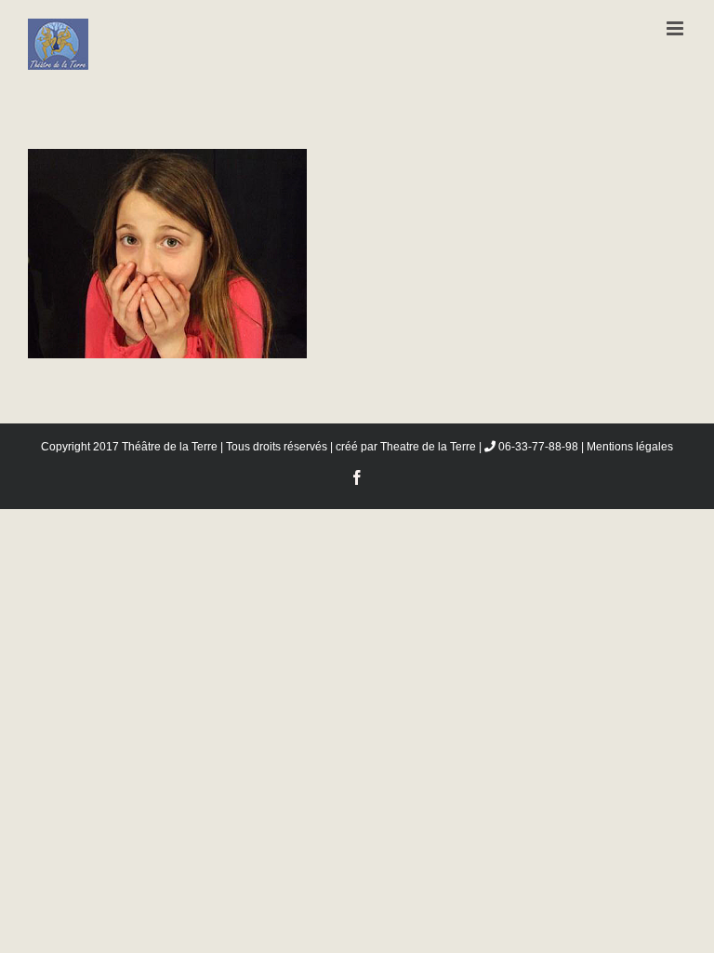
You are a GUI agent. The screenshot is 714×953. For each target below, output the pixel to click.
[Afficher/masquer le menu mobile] (676, 28)
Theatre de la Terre (428, 446)
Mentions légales (630, 446)
